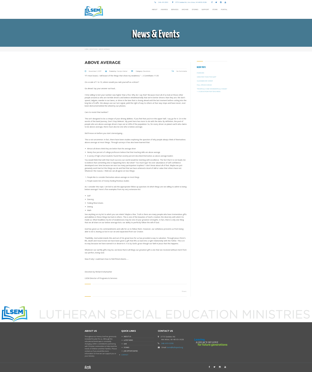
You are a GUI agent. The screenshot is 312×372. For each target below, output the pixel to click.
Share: (184, 291)
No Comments (181, 71)
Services (174, 9)
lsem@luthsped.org (175, 347)
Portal (224, 9)
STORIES (126, 347)
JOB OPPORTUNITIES (131, 351)
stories (195, 9)
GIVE (125, 344)
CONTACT (124, 355)
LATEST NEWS (128, 340)
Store (215, 9)
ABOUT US (127, 336)
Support (205, 9)
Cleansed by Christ (205, 81)
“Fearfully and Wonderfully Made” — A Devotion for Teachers (212, 90)
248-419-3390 (167, 343)
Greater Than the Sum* (206, 77)
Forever (200, 73)
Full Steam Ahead (204, 85)
